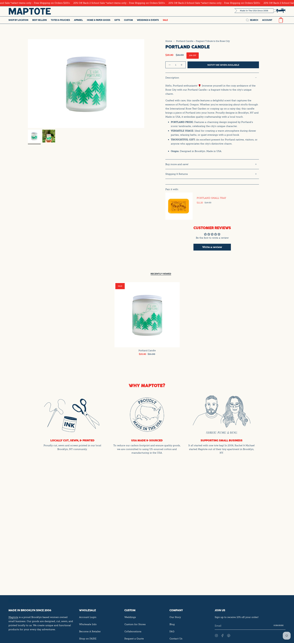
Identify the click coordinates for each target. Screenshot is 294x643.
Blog (172, 624)
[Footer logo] (21, 601)
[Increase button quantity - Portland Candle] (182, 64)
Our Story (175, 617)
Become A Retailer (90, 631)
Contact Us (175, 638)
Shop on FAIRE (87, 638)
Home (168, 41)
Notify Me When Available (223, 65)
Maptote (13, 617)
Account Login (87, 617)
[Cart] (280, 20)
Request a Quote (134, 638)
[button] (18, 20)
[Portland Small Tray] (179, 206)
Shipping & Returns (176, 173)
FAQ (171, 631)
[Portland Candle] (147, 314)
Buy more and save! (176, 164)
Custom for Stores (135, 624)
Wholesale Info (88, 624)
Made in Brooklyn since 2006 (30, 610)
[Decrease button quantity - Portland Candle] (169, 64)
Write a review (212, 247)
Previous (27, 83)
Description (172, 77)
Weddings (130, 617)
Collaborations (132, 631)
